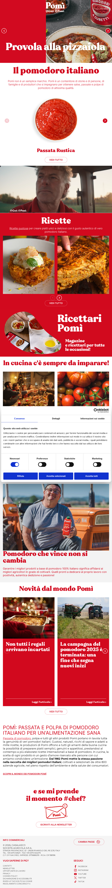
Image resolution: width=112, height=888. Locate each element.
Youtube (82, 874)
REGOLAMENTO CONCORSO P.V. (17, 884)
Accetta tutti (91, 476)
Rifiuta (20, 476)
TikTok (81, 881)
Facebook (82, 866)
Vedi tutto (56, 159)
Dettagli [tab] (56, 418)
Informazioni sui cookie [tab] (92, 418)
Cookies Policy (10, 876)
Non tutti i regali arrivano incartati (28, 647)
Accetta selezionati (56, 476)
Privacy (6, 873)
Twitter (82, 878)
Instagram (83, 870)
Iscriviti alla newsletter (56, 824)
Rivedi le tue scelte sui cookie (17, 881)
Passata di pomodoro (17, 738)
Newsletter (9, 868)
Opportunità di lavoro (14, 871)
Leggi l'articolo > (42, 702)
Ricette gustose (18, 228)
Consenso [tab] (19, 418)
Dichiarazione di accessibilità (17, 879)
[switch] (42, 464)
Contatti (7, 866)
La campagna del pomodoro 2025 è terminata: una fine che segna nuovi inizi (81, 655)
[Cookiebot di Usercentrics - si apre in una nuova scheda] (96, 410)
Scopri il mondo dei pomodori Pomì (24, 774)
